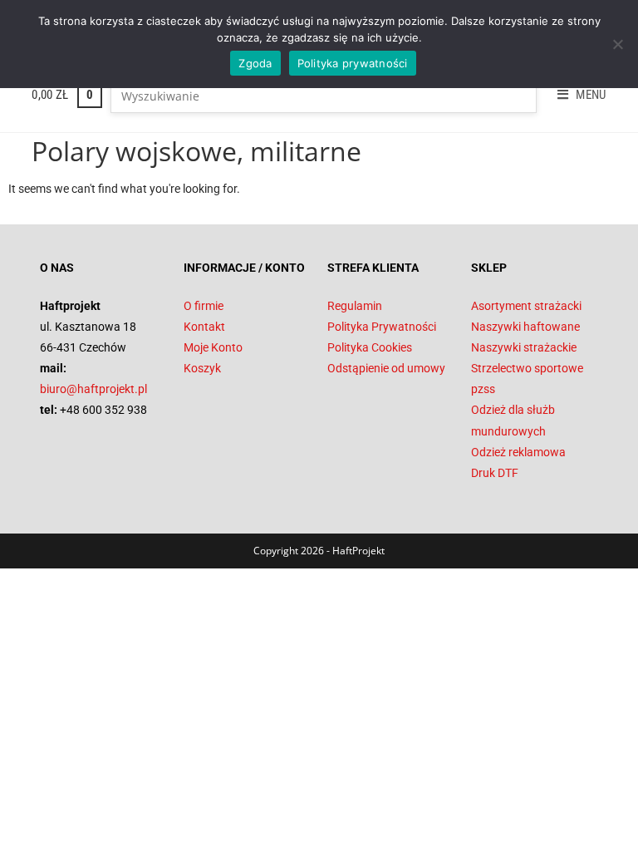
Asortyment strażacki (526, 305)
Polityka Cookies (369, 347)
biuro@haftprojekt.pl (93, 389)
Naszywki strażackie (524, 347)
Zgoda (255, 63)
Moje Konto (213, 347)
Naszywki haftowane (525, 326)
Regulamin (354, 305)
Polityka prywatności (352, 63)
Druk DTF (494, 473)
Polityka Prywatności (381, 326)
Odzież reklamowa (518, 452)
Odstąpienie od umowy (386, 368)
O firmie (203, 305)
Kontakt (204, 326)
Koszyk (202, 368)
